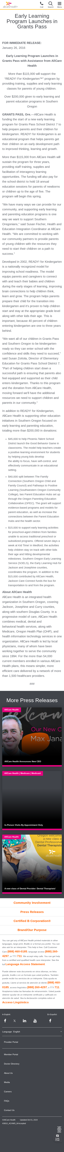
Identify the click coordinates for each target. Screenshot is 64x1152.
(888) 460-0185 (17, 951)
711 (19, 956)
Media (7, 1082)
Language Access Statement (25, 964)
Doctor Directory (11, 1064)
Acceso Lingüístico (15, 1002)
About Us (8, 1073)
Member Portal (11, 1054)
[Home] (10, 5)
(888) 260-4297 (37, 987)
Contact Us (9, 1110)
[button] (50, 4)
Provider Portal (11, 1042)
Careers (8, 1091)
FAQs (6, 1101)
